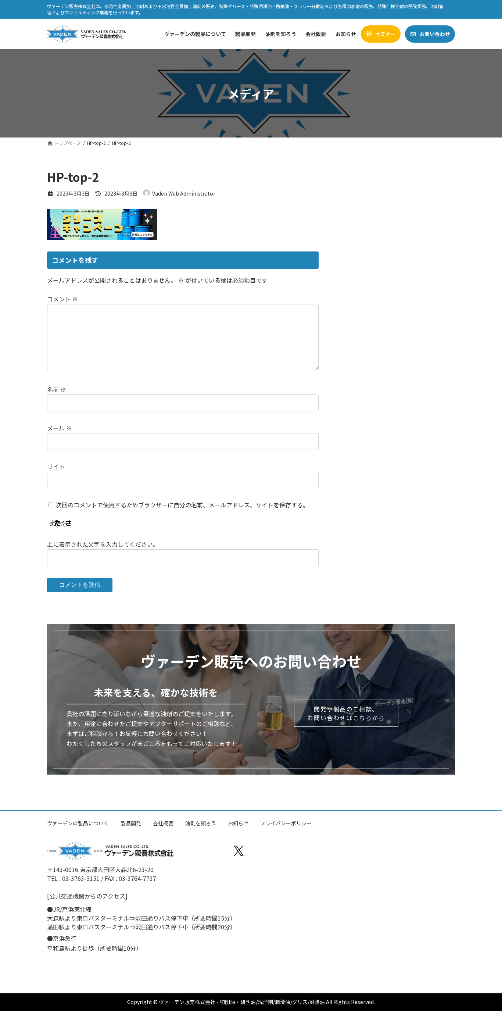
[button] (346, 713)
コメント (62, 298)
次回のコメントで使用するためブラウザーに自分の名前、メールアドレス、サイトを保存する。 (182, 504)
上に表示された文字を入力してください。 (103, 544)
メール (59, 428)
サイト (56, 466)
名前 (56, 389)
